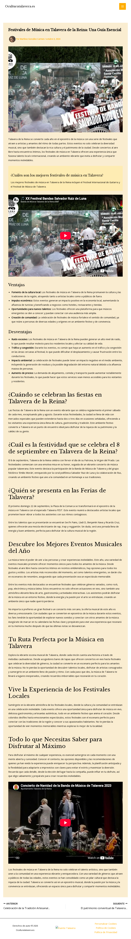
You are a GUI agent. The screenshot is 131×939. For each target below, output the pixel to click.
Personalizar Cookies (106, 923)
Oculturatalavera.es (20, 6)
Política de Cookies (106, 927)
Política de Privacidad (105, 932)
